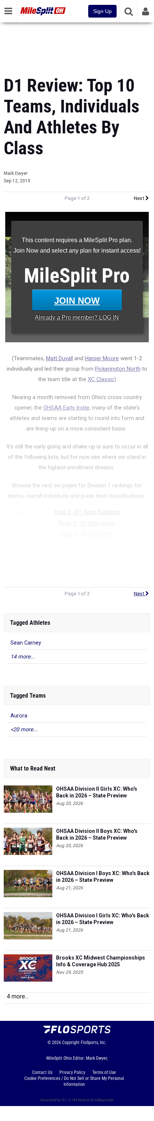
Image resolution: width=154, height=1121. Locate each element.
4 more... (17, 996)
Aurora (18, 716)
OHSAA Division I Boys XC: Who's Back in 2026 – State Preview (103, 876)
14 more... (22, 657)
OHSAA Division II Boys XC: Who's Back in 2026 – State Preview (97, 834)
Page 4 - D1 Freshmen (86, 534)
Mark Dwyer (16, 173)
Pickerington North (118, 368)
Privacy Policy (72, 1072)
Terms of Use (104, 1072)
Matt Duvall (59, 358)
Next (139, 198)
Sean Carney (25, 643)
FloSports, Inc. (94, 1042)
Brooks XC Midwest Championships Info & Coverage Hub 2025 (100, 961)
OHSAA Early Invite (66, 407)
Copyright (71, 1042)
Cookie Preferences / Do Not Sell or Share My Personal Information (74, 1081)
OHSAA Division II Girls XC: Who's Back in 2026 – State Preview (96, 792)
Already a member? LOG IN (77, 317)
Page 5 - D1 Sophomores (86, 545)
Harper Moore (102, 358)
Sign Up (102, 11)
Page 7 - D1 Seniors (86, 567)
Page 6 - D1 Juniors (86, 556)
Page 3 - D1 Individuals (86, 523)
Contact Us (42, 1072)
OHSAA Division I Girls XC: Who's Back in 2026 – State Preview (102, 918)
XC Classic (101, 379)
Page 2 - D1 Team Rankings (87, 512)
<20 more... (24, 729)
